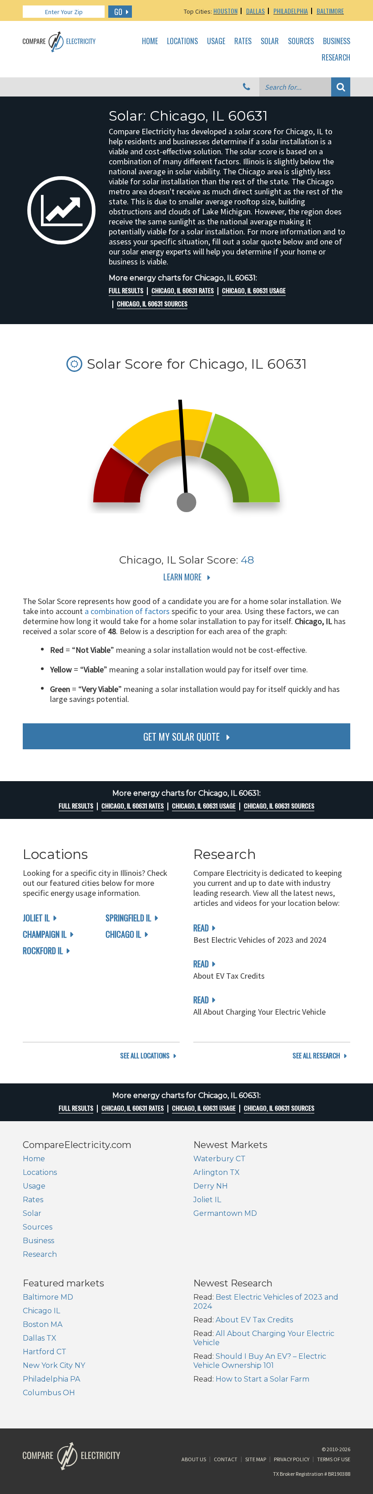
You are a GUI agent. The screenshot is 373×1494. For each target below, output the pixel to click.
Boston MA (42, 1324)
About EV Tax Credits (254, 1320)
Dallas (255, 10)
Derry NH (210, 1186)
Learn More (182, 577)
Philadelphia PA (51, 1379)
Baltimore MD (48, 1297)
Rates (243, 41)
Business (336, 41)
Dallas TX (39, 1338)
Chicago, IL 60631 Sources (152, 304)
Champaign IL (45, 934)
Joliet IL (36, 918)
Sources (301, 41)
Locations (182, 41)
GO (118, 11)
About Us (193, 1459)
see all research (316, 1055)
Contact (225, 1459)
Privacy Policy (291, 1459)
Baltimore (330, 10)
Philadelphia (290, 10)
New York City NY (54, 1365)
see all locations (145, 1055)
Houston (225, 10)
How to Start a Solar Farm (262, 1379)
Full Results (126, 290)
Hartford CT (44, 1351)
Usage (216, 41)
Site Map (255, 1459)
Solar (270, 41)
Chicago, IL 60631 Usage (254, 290)
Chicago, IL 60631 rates (182, 290)
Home (150, 41)
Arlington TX (216, 1172)
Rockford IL (43, 950)
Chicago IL (123, 934)
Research (336, 58)
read (201, 928)
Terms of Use (333, 1459)
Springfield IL (128, 918)
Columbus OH (49, 1392)
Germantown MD (225, 1213)
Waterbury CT (219, 1158)
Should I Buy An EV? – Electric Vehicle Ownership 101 (259, 1361)
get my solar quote (181, 736)
